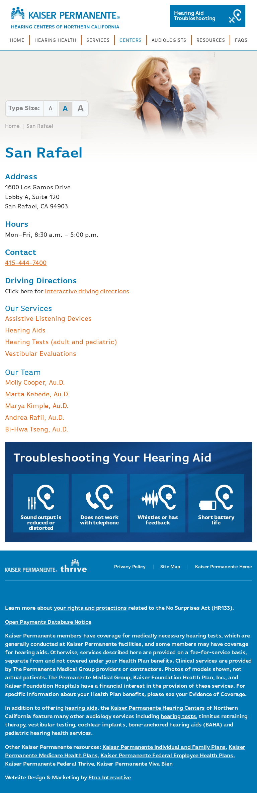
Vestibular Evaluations (40, 354)
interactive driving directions (87, 291)
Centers (130, 40)
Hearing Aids (25, 330)
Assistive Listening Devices (48, 318)
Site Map (170, 567)
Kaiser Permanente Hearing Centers (157, 708)
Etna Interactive (109, 778)
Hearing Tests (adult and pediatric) (61, 342)
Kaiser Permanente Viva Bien (134, 764)
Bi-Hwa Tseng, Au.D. (36, 429)
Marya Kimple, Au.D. (37, 406)
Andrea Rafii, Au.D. (34, 417)
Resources (210, 40)
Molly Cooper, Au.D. (35, 382)
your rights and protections (90, 608)
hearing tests (178, 716)
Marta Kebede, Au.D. (37, 394)
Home (17, 40)
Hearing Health (55, 40)
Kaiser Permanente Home (223, 567)
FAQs (241, 40)
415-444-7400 (26, 263)
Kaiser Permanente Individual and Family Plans (164, 747)
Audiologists (169, 40)
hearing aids (81, 708)
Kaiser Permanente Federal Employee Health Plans (166, 756)
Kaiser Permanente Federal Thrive (49, 764)
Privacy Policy (129, 567)
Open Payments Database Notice (48, 622)
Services (97, 40)
